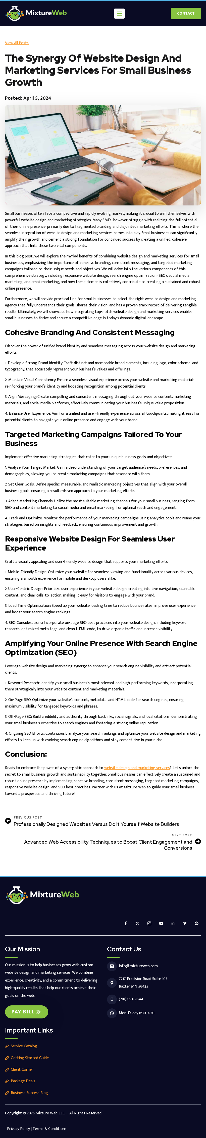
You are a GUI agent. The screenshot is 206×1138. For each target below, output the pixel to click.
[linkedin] (173, 923)
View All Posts (17, 43)
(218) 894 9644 (131, 999)
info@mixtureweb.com (138, 966)
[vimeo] (184, 923)
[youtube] (161, 923)
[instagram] (149, 923)
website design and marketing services (137, 768)
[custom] (196, 923)
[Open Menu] (119, 14)
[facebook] (125, 923)
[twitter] (137, 923)
